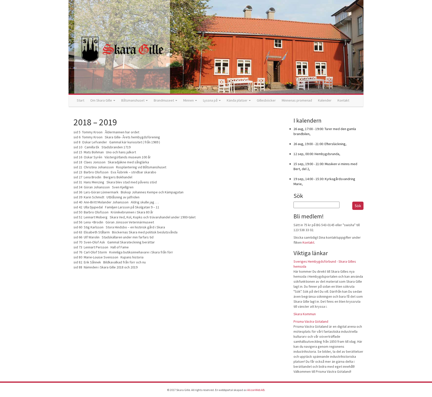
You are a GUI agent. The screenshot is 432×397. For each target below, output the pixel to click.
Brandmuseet (164, 100)
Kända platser (237, 100)
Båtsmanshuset (133, 100)
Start (80, 100)
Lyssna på (210, 100)
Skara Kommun (305, 314)
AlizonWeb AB (255, 390)
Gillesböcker (266, 100)
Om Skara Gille (101, 100)
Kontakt (343, 100)
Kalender (325, 100)
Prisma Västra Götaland (311, 321)
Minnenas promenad (297, 100)
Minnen (188, 100)
